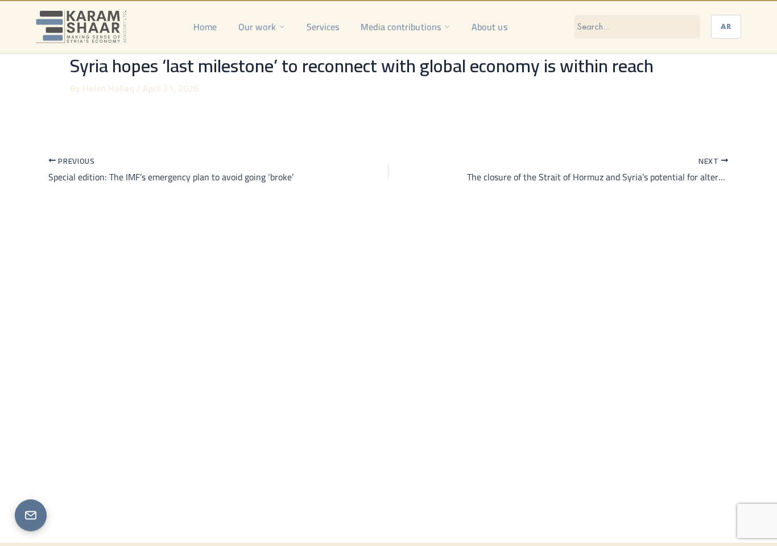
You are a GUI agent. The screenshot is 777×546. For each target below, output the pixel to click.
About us (489, 26)
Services (323, 26)
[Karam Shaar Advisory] (81, 26)
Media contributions (401, 26)
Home (205, 26)
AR (726, 26)
